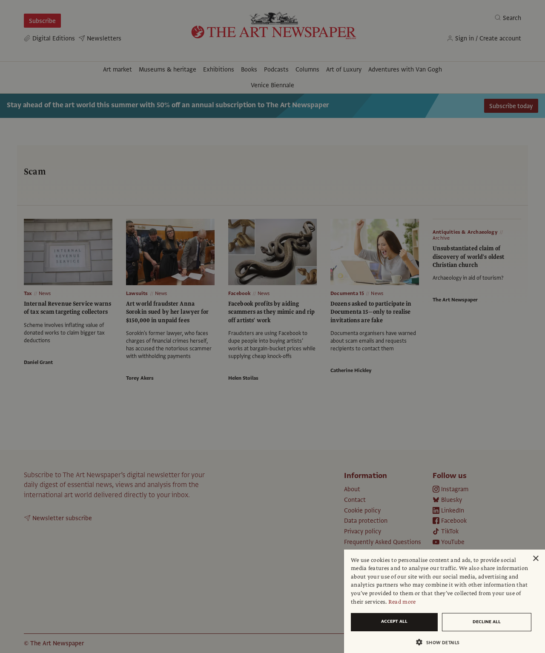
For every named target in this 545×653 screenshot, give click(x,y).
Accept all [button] (394, 621)
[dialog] (444, 601)
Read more (402, 602)
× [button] (535, 559)
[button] (441, 642)
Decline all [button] (487, 622)
